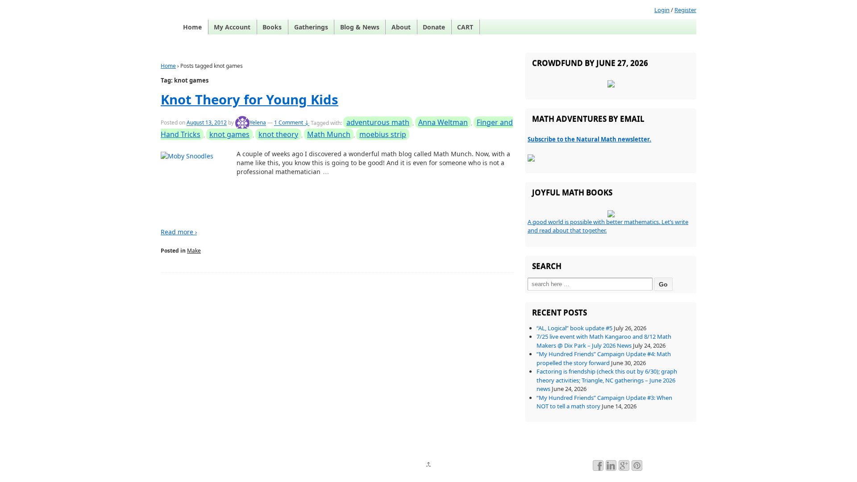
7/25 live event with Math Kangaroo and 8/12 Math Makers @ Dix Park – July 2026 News (604, 340)
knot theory (278, 134)
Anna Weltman (443, 122)
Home (192, 27)
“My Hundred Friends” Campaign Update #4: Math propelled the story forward (604, 358)
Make (194, 250)
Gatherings (311, 27)
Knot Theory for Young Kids (249, 99)
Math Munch (328, 134)
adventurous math (377, 122)
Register (685, 10)
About (401, 27)
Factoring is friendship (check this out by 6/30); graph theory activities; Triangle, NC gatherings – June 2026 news (607, 380)
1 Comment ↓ (291, 123)
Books (272, 27)
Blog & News (359, 27)
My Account (232, 27)
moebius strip (382, 134)
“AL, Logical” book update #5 (574, 328)
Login (662, 10)
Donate (434, 27)
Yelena (258, 123)
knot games (229, 134)
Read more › (179, 232)
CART (465, 27)
